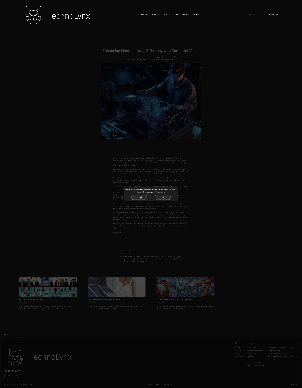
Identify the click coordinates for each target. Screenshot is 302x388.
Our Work (196, 14)
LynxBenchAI (144, 14)
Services (177, 14)
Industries (167, 14)
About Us (186, 14)
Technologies (156, 14)
